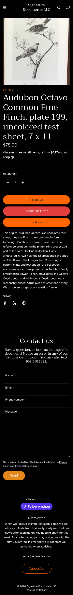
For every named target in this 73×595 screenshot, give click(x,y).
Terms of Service (23, 466)
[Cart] (67, 7)
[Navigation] (4, 7)
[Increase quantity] (22, 182)
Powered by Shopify (36, 589)
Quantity (10, 174)
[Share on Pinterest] (24, 304)
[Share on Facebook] (5, 304)
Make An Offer (36, 211)
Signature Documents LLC (36, 7)
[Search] (59, 7)
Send (14, 475)
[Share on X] (14, 304)
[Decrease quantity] (7, 182)
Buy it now (36, 222)
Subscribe (36, 568)
